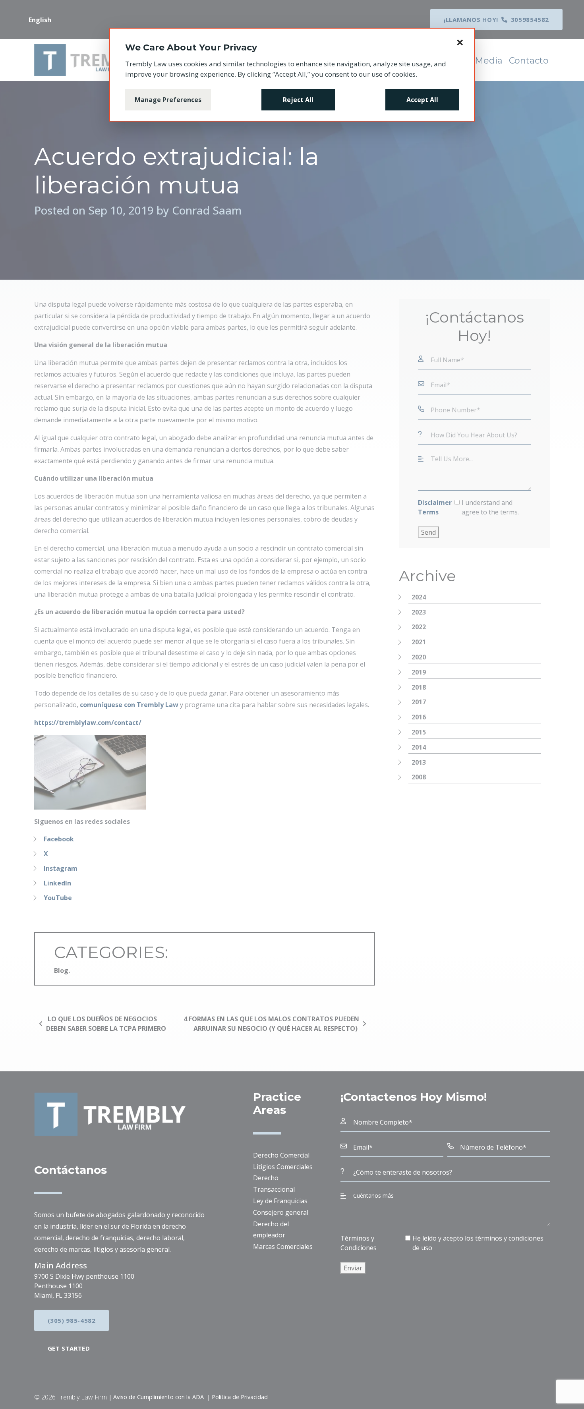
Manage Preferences (168, 99)
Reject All (298, 99)
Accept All (422, 99)
